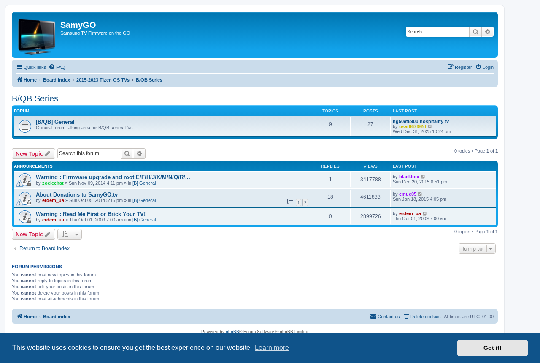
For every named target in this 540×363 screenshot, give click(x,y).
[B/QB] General (55, 122)
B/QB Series (35, 98)
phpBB (232, 331)
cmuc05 (407, 194)
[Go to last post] (423, 176)
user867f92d (412, 126)
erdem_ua (53, 200)
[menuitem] (57, 67)
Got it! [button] (492, 347)
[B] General (144, 183)
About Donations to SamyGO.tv (77, 194)
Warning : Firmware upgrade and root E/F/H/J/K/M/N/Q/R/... (113, 177)
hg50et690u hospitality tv (421, 121)
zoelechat (53, 183)
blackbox (409, 176)
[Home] (37, 35)
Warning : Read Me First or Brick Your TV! (91, 214)
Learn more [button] (272, 347)
